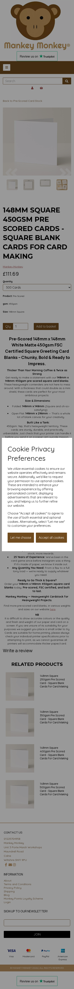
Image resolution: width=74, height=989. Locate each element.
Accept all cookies (51, 537)
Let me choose (20, 537)
